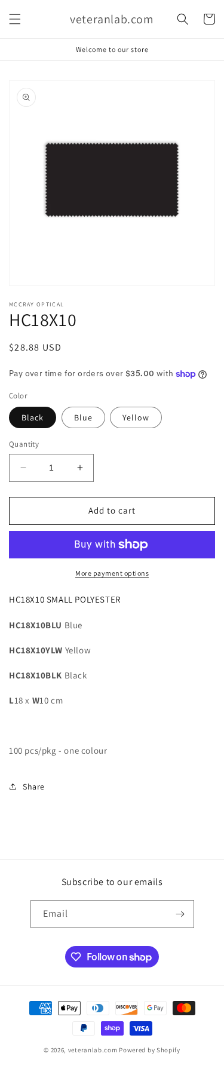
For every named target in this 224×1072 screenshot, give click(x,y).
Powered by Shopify (149, 1050)
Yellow (135, 417)
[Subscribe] (180, 914)
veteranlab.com (93, 1050)
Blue (83, 417)
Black (33, 417)
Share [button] (34, 786)
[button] (15, 19)
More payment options (112, 573)
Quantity (24, 444)
